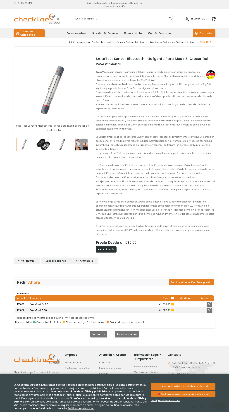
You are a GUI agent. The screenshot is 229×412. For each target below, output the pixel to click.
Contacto (205, 33)
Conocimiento (133, 33)
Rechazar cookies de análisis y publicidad (184, 394)
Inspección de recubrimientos (96, 42)
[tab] (27, 261)
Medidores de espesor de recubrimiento (173, 42)
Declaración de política (77, 368)
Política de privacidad (145, 366)
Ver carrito (99, 334)
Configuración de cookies (165, 400)
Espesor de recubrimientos (132, 42)
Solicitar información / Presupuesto (191, 282)
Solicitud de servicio (105, 33)
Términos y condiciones (147, 372)
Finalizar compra (127, 334)
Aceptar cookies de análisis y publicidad (184, 386)
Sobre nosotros (76, 33)
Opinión (103, 373)
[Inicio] (37, 361)
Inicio (72, 42)
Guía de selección (159, 33)
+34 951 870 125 (24, 3)
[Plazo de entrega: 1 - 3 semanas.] (172, 304)
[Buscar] (170, 19)
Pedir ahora (105, 249)
